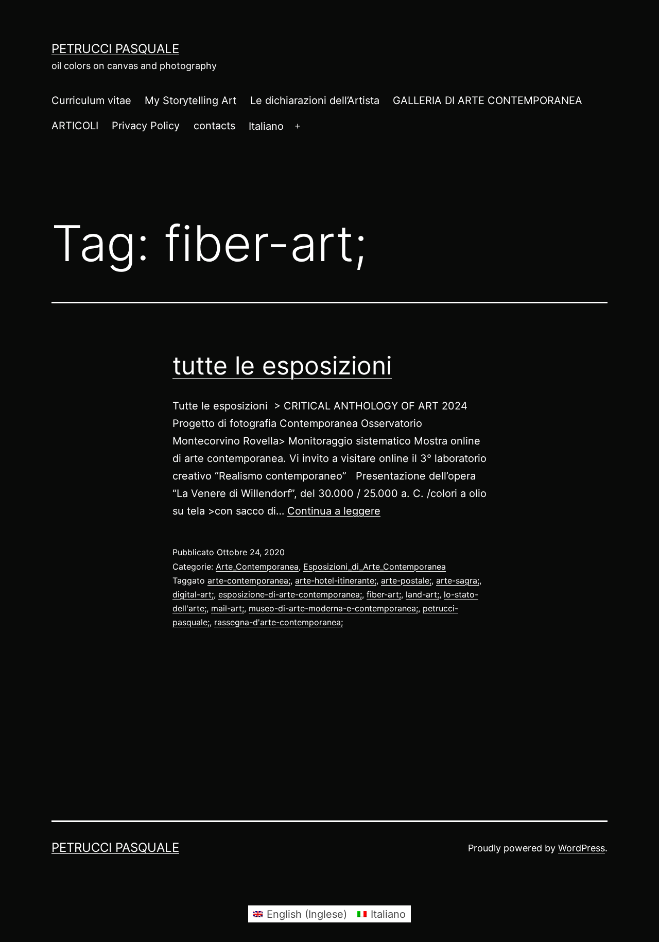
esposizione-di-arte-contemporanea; (290, 594)
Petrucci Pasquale (115, 48)
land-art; (422, 594)
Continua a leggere (333, 511)
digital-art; (193, 594)
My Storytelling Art (190, 100)
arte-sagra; (457, 580)
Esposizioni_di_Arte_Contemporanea (374, 566)
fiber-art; (384, 594)
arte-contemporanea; (248, 580)
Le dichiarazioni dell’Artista (314, 100)
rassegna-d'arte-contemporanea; (278, 622)
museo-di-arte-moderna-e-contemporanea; (333, 608)
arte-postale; (406, 580)
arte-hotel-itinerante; (335, 580)
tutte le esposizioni (282, 365)
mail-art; (227, 608)
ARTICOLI (74, 125)
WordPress (581, 848)
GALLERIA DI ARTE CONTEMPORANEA (487, 100)
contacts (214, 125)
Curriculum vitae (91, 100)
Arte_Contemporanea (257, 566)
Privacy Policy (146, 125)
